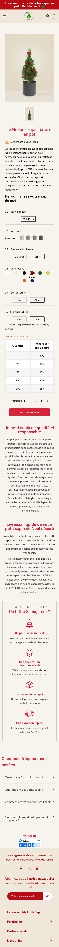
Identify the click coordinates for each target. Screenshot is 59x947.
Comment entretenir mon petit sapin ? (28, 803)
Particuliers (15, 921)
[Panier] (53, 16)
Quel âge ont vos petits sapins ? (25, 789)
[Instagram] (29, 868)
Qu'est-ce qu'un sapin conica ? (24, 777)
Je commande (29, 412)
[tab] (29, 777)
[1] (47, 896)
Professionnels (17, 931)
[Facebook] (21, 868)
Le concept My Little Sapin (24, 912)
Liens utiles (14, 940)
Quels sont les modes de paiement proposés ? (26, 818)
